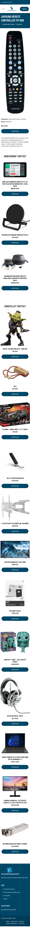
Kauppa (24, 9)
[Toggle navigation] (3, 8)
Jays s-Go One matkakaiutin (15, 478)
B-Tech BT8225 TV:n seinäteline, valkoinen (15, 523)
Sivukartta (21, 923)
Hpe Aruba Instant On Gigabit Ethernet (15, 844)
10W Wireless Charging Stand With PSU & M (15, 235)
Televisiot (19, 24)
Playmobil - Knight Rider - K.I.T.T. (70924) (15, 429)
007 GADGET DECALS (15, 611)
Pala (15, 386)
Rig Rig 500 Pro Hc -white (15, 716)
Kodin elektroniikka (8, 24)
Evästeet (21, 921)
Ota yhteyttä (14, 921)
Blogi (5, 899)
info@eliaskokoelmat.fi (7, 2)
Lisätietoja (15, 131)
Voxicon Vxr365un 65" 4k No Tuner (15, 562)
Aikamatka (7, 895)
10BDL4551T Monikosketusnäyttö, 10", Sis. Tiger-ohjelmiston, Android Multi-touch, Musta (15, 184)
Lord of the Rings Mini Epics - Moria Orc (15, 349)
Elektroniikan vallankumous (12, 892)
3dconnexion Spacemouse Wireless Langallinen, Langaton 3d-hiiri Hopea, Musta (15, 278)
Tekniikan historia (9, 889)
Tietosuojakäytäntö (11, 923)
